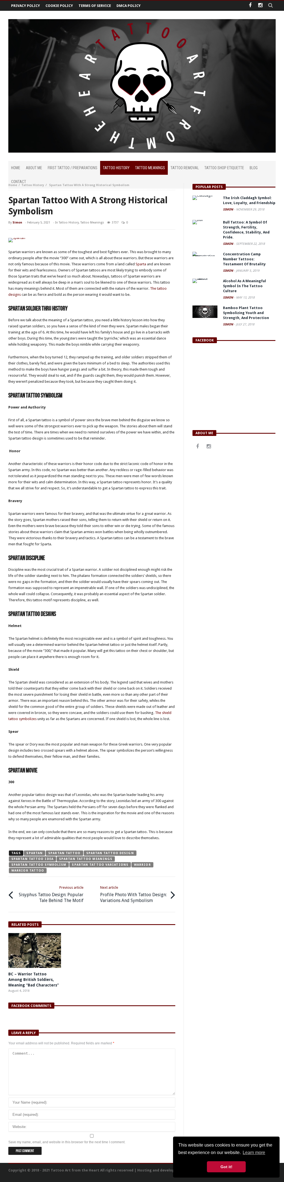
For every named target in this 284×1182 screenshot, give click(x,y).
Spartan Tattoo (64, 853)
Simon (17, 222)
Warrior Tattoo (27, 870)
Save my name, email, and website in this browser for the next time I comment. (66, 1142)
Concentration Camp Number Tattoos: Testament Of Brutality (244, 259)
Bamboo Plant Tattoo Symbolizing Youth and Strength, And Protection (246, 313)
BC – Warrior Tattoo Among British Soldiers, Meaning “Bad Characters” (33, 979)
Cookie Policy (59, 6)
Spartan (34, 853)
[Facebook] (250, 6)
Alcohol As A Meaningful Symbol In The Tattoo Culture (244, 286)
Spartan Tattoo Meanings (85, 859)
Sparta (141, 264)
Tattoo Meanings (92, 222)
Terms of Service (94, 6)
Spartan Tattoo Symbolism (38, 865)
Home (12, 185)
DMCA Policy (128, 6)
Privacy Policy (25, 6)
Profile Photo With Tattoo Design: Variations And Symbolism (133, 894)
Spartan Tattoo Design (110, 853)
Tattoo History (32, 185)
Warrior (142, 865)
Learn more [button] (254, 1152)
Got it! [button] (226, 1167)
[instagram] (260, 6)
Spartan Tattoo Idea (32, 859)
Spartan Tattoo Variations (100, 865)
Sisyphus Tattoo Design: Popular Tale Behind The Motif (51, 894)
